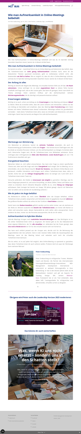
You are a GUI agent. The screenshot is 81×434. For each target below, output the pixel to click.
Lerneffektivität (49, 21)
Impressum (12, 418)
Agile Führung (25, 5)
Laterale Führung (36, 5)
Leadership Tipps (40, 21)
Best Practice (32, 21)
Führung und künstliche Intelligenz (41, 364)
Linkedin (34, 427)
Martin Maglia (22, 364)
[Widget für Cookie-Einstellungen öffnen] (3, 431)
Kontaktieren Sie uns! (68, 1)
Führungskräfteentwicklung (62, 5)
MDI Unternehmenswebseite (16, 421)
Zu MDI (51, 1)
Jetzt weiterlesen (40, 384)
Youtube (34, 424)
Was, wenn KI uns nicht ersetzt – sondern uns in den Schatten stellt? (40, 355)
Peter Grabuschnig (15, 21)
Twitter (34, 421)
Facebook (34, 418)
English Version (58, 1)
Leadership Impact (48, 5)
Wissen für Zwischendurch (56, 364)
